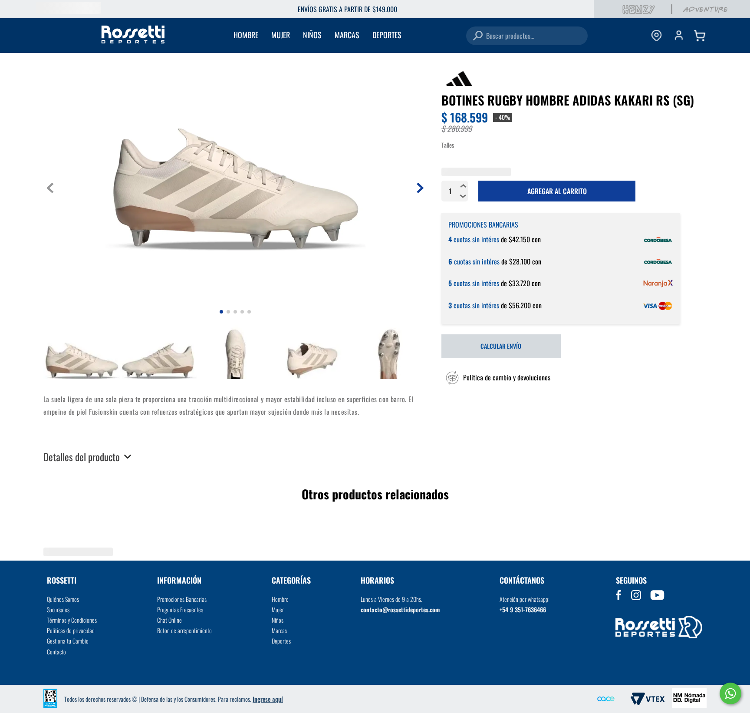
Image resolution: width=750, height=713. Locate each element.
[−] (463, 295)
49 (452, 241)
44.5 (588, 223)
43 (520, 223)
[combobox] (527, 35)
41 (452, 223)
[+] (463, 285)
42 (497, 223)
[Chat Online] (730, 693)
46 (633, 223)
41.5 (475, 223)
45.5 (610, 223)
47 (655, 223)
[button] (495, 476)
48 (678, 223)
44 (565, 223)
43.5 (543, 223)
